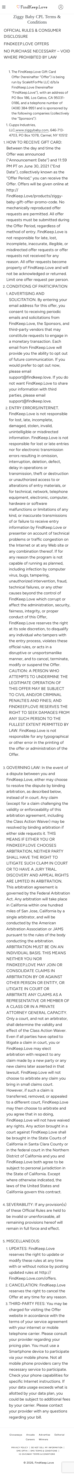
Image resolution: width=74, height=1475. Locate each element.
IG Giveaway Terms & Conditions (37, 1454)
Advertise (44, 1434)
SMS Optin (22, 1451)
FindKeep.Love (44, 1462)
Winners (43, 1439)
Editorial (60, 1434)
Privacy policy (19, 1447)
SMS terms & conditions (43, 1451)
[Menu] (4, 7)
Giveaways (15, 1434)
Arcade (30, 1434)
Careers (30, 1439)
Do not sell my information (47, 1447)
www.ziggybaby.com (32, 130)
